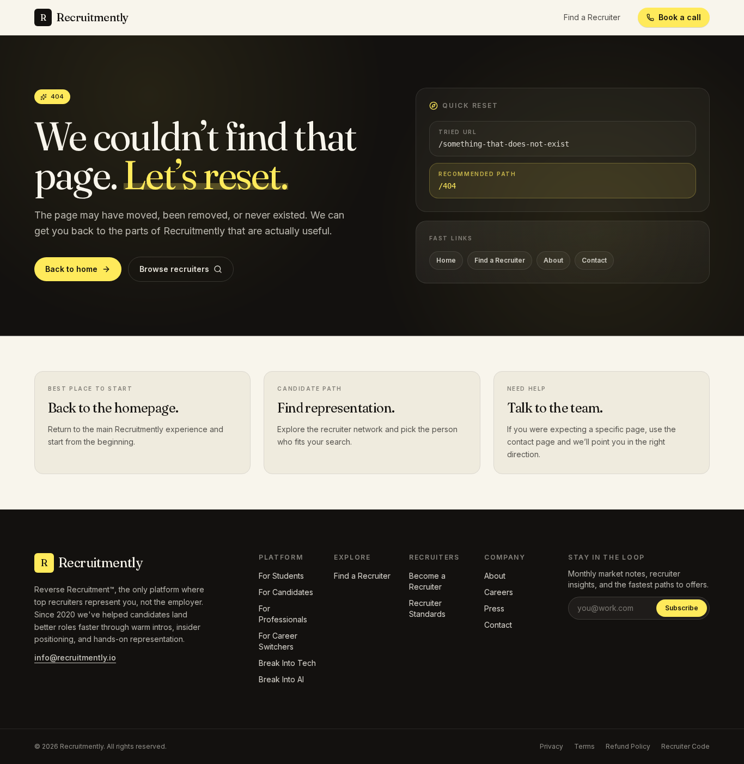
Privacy (551, 746)
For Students (281, 575)
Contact (594, 260)
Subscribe (681, 608)
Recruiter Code (685, 746)
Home (446, 260)
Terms (584, 746)
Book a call (679, 17)
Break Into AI (281, 679)
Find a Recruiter (592, 17)
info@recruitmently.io (75, 657)
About (553, 260)
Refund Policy (628, 746)
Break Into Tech (287, 663)
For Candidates (286, 592)
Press (494, 608)
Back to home (71, 269)
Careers (498, 592)
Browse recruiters (174, 269)
